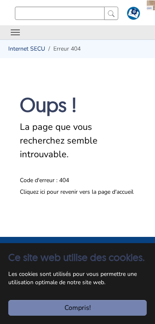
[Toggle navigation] (15, 32)
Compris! (77, 307)
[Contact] (132, 15)
